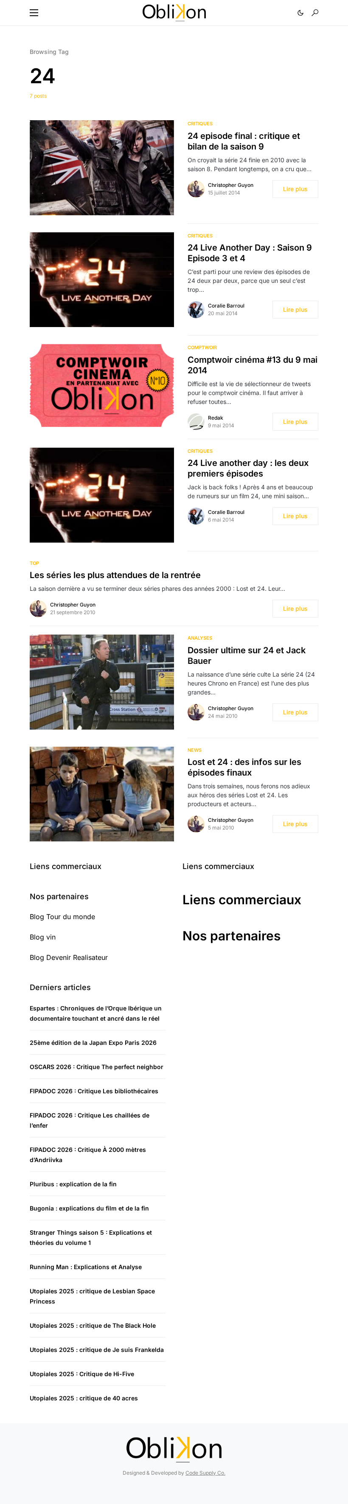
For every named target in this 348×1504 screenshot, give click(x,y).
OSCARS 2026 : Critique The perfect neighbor (96, 1066)
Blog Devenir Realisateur (69, 957)
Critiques (200, 124)
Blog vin (43, 937)
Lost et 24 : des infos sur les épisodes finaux (244, 767)
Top (34, 563)
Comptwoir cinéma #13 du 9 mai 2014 (252, 365)
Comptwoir (202, 347)
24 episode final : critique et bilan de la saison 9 (244, 141)
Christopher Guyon (230, 185)
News (195, 750)
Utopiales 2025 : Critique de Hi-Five (82, 1373)
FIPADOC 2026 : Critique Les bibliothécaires (94, 1091)
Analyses (200, 638)
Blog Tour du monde (62, 916)
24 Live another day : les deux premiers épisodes (248, 468)
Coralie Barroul (226, 305)
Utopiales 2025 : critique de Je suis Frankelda (97, 1349)
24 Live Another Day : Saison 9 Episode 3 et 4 (250, 253)
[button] (34, 12)
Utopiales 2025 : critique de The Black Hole (93, 1325)
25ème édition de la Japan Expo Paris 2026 (93, 1042)
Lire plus (295, 188)
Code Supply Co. (205, 1473)
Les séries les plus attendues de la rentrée (115, 575)
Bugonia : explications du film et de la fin (89, 1208)
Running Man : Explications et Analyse (86, 1266)
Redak (215, 418)
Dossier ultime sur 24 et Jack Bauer (247, 655)
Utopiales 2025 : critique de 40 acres (84, 1398)
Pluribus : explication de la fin (73, 1184)
